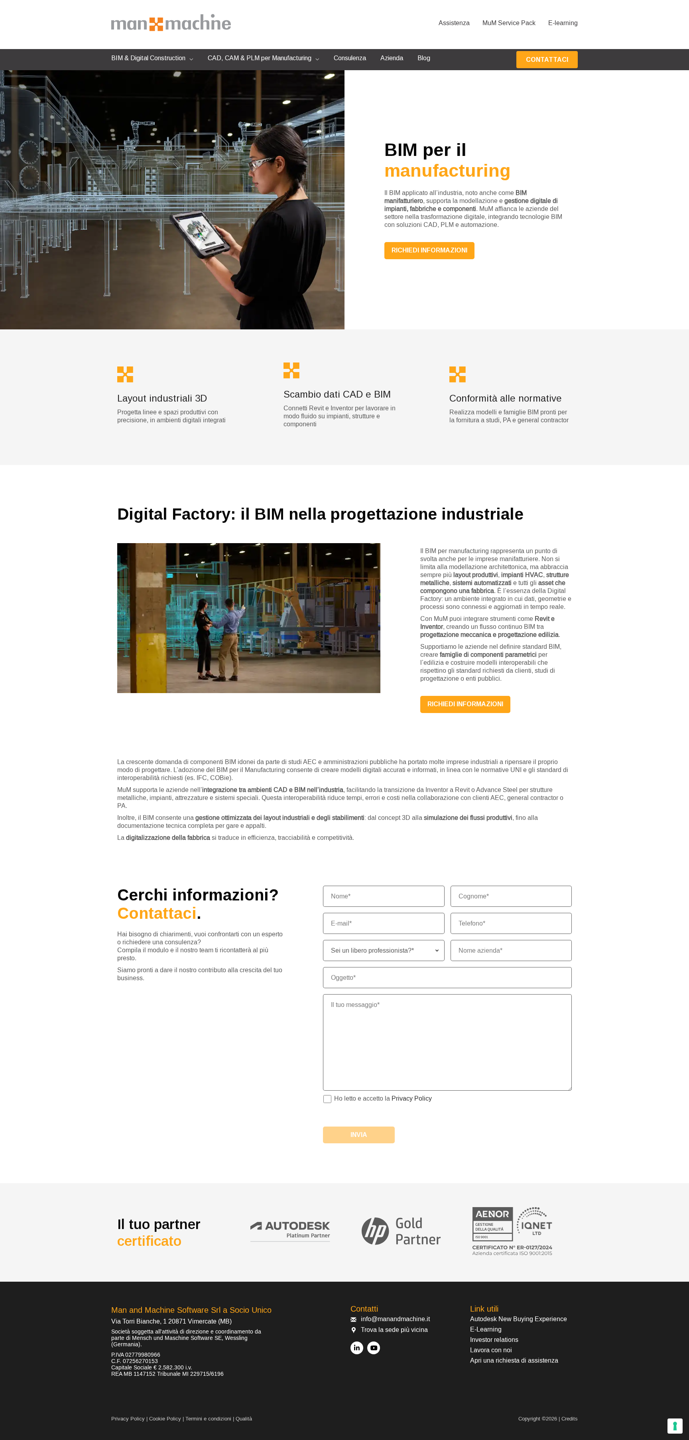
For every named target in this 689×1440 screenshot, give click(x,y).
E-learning (563, 23)
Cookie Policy (165, 1418)
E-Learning (486, 1329)
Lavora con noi (491, 1350)
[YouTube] (373, 1348)
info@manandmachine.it (395, 1319)
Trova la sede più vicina (394, 1330)
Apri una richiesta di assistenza (514, 1360)
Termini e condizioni (208, 1418)
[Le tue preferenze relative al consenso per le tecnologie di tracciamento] (675, 1426)
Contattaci (547, 59)
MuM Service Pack (508, 23)
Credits (569, 1418)
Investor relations (494, 1340)
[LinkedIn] (356, 1348)
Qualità (244, 1418)
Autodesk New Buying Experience (518, 1319)
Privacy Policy (412, 1098)
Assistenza (454, 23)
